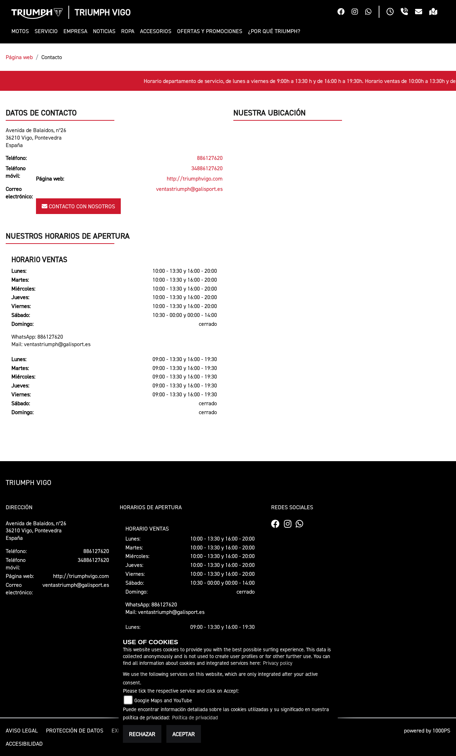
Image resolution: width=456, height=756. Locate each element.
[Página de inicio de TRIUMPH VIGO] (37, 13)
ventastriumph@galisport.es (189, 188)
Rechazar (142, 733)
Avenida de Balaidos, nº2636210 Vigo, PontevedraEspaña (36, 137)
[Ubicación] (437, 12)
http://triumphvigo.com (195, 178)
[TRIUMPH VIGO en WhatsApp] (372, 12)
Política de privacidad (195, 717)
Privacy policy (277, 663)
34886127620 (207, 168)
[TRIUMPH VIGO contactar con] (422, 12)
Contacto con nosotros (81, 206)
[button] (21, 31)
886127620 (210, 157)
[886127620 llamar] (408, 12)
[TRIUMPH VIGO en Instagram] (358, 12)
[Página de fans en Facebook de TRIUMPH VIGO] (344, 12)
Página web (19, 57)
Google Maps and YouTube (163, 700)
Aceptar (183, 733)
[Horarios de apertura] (394, 12)
